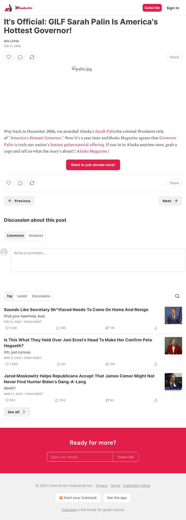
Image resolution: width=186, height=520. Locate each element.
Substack (69, 509)
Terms (115, 485)
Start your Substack (80, 497)
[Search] (177, 296)
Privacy (102, 485)
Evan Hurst (33, 321)
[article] (93, 319)
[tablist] (25, 235)
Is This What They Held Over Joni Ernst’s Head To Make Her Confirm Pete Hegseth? (78, 342)
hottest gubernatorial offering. (77, 145)
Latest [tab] (22, 296)
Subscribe (152, 8)
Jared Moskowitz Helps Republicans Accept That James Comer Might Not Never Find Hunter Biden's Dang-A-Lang (79, 379)
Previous (22, 200)
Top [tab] (9, 296)
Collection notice (136, 485)
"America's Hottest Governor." (36, 138)
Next (167, 200)
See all (14, 411)
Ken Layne (11, 41)
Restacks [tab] (36, 235)
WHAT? (10, 388)
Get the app (117, 497)
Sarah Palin (105, 131)
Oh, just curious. (17, 352)
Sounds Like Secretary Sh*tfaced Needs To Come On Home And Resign (76, 309)
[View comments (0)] (20, 57)
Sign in (173, 7)
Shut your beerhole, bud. (24, 316)
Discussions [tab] (41, 296)
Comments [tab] (15, 235)
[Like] (9, 57)
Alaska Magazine (92, 151)
